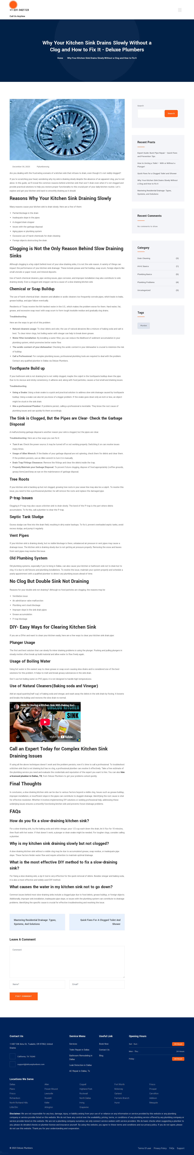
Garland (118, 1093)
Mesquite (153, 1102)
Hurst (117, 1102)
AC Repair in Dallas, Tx (79, 1071)
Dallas (12, 1084)
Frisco (152, 1084)
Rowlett (48, 1098)
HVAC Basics (143, 266)
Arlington (49, 1107)
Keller (47, 1102)
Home (60, 58)
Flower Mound (51, 1089)
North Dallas (85, 1098)
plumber (143, 325)
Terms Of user (144, 1148)
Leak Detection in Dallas (80, 1065)
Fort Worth (119, 1084)
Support (180, 1148)
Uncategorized (143, 290)
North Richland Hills (19, 1102)
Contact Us (104, 1049)
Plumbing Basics (144, 274)
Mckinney (118, 1089)
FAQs (171, 1148)
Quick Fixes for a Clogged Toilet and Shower (157, 173)
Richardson (15, 1098)
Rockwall (84, 1093)
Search (140, 105)
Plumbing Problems (146, 282)
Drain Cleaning (143, 258)
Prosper (153, 1089)
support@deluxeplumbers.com (30, 1064)
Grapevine (84, 1107)
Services (73, 1043)
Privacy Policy (160, 1148)
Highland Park (86, 1089)
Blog (101, 1055)
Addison (153, 1098)
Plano (12, 1089)
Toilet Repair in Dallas (79, 1049)
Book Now (104, 1043)
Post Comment (23, 996)
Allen (47, 1084)
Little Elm (14, 1107)
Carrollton (153, 1093)
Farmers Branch (121, 1098)
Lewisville (49, 1093)
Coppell (83, 1084)
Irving (82, 1102)
